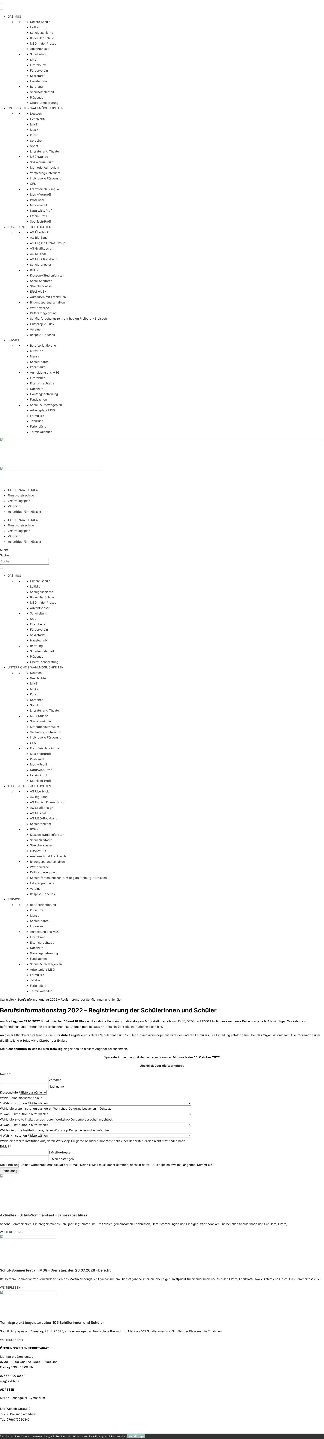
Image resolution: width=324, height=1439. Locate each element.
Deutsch (36, 113)
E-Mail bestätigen (61, 1159)
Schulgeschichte (41, 32)
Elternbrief (37, 378)
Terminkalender (41, 432)
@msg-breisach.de (21, 495)
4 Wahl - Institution (14, 1135)
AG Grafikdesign (41, 248)
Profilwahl (37, 200)
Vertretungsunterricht (45, 173)
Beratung (36, 86)
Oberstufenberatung (44, 103)
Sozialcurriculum (41, 162)
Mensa (34, 356)
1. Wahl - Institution (14, 1103)
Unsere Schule (40, 22)
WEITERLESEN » (11, 1232)
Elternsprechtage (42, 383)
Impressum (37, 367)
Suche (4, 550)
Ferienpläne (38, 426)
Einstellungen (136, 1436)
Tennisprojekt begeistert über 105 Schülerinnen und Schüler (52, 1322)
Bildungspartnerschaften (47, 302)
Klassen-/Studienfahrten (47, 275)
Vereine (35, 329)
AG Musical (38, 254)
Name (5, 1074)
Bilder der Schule (42, 38)
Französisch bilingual (45, 189)
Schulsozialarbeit (42, 92)
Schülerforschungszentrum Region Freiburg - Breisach (68, 318)
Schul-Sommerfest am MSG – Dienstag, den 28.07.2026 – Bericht (55, 1270)
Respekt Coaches (42, 335)
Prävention (37, 97)
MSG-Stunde (39, 156)
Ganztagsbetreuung (44, 394)
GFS (33, 183)
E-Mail (5, 1146)
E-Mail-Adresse (59, 1152)
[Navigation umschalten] (1, 3)
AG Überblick (39, 232)
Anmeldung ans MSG (44, 372)
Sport (34, 146)
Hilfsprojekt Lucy (42, 324)
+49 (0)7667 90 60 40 (24, 490)
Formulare (37, 416)
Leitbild (35, 27)
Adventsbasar (40, 49)
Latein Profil (38, 216)
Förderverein (39, 70)
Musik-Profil (38, 205)
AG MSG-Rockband (43, 259)
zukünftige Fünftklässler (24, 512)
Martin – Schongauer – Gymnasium (51, 1428)
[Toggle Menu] (1, 9)
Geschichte (38, 119)
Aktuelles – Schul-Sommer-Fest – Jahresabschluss (43, 1215)
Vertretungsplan (19, 501)
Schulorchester (40, 264)
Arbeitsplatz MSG (42, 410)
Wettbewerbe (39, 308)
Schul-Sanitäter (41, 281)
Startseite (7, 999)
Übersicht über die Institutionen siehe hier (132, 1027)
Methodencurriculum (44, 167)
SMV (33, 59)
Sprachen (36, 140)
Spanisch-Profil (41, 221)
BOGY (34, 270)
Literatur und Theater (45, 151)
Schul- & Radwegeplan (46, 405)
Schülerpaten (39, 362)
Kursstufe (36, 351)
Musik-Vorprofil (41, 194)
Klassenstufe (10, 1092)
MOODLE (14, 506)
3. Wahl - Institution (15, 1125)
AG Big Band (39, 237)
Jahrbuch (36, 421)
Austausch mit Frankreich (48, 297)
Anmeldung (9, 1171)
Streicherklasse (41, 286)
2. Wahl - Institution (15, 1114)
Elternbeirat (38, 65)
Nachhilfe (36, 389)
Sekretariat (38, 76)
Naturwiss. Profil (41, 210)
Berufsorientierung (43, 345)
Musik (34, 130)
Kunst (34, 135)
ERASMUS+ (38, 291)
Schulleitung (38, 54)
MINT (34, 124)
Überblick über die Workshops (162, 1065)
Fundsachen (38, 399)
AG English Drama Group (47, 243)
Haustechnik (38, 81)
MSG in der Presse (43, 43)
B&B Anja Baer (165, 1428)
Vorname (55, 1080)
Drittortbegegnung (43, 313)
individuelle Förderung (45, 178)
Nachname (56, 1086)
